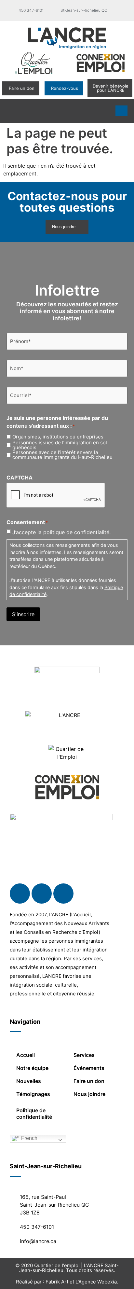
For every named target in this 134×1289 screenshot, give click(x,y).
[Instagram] (63, 893)
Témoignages (33, 1094)
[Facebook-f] (20, 893)
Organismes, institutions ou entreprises (57, 436)
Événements (89, 1068)
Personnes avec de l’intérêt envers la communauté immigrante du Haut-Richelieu (62, 455)
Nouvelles (28, 1081)
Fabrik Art (57, 1282)
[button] (11, 110)
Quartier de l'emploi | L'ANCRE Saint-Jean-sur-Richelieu (69, 1267)
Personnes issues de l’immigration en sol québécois (59, 445)
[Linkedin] (42, 893)
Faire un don (89, 1081)
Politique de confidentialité (34, 1113)
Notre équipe (32, 1068)
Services (84, 1055)
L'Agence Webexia (96, 1282)
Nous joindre (89, 1094)
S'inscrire (23, 614)
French (28, 1138)
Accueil (25, 1055)
